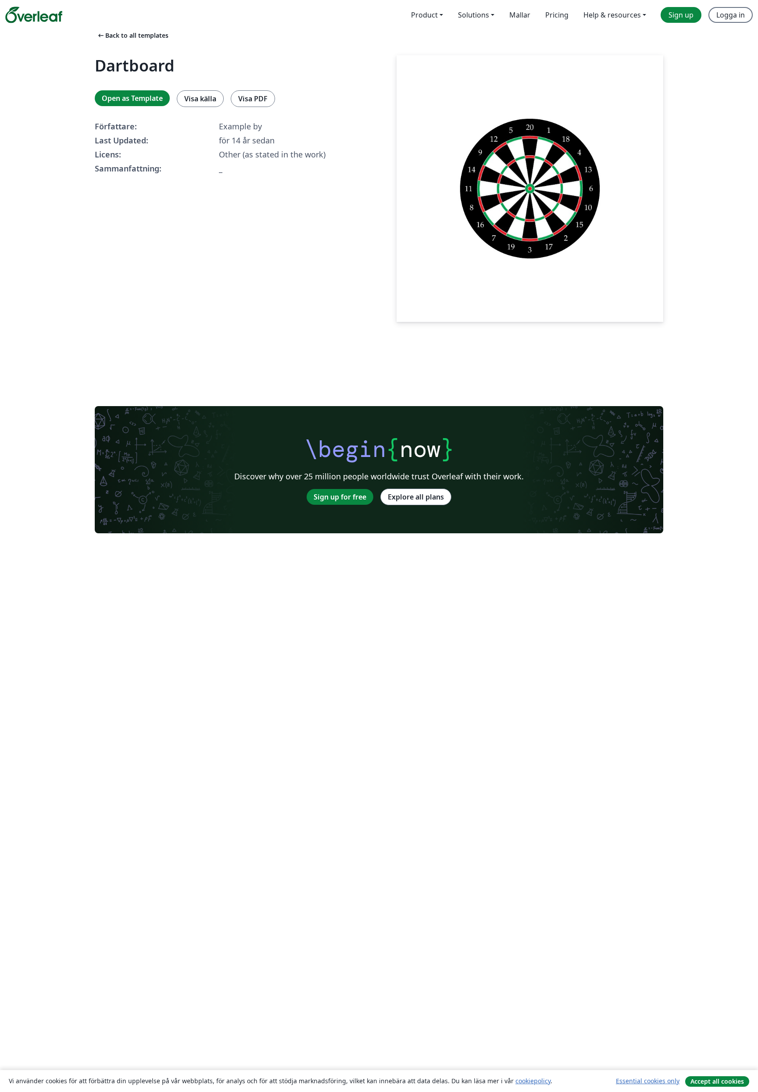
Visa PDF (253, 98)
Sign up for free (340, 497)
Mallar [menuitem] (519, 15)
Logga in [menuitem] (730, 15)
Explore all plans (416, 497)
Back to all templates (132, 35)
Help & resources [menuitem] (612, 15)
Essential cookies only (647, 1081)
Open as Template (132, 98)
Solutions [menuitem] (473, 15)
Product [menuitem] (424, 15)
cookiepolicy (533, 1081)
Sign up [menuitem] (681, 15)
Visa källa (200, 98)
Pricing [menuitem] (556, 15)
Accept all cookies (717, 1081)
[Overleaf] (33, 15)
